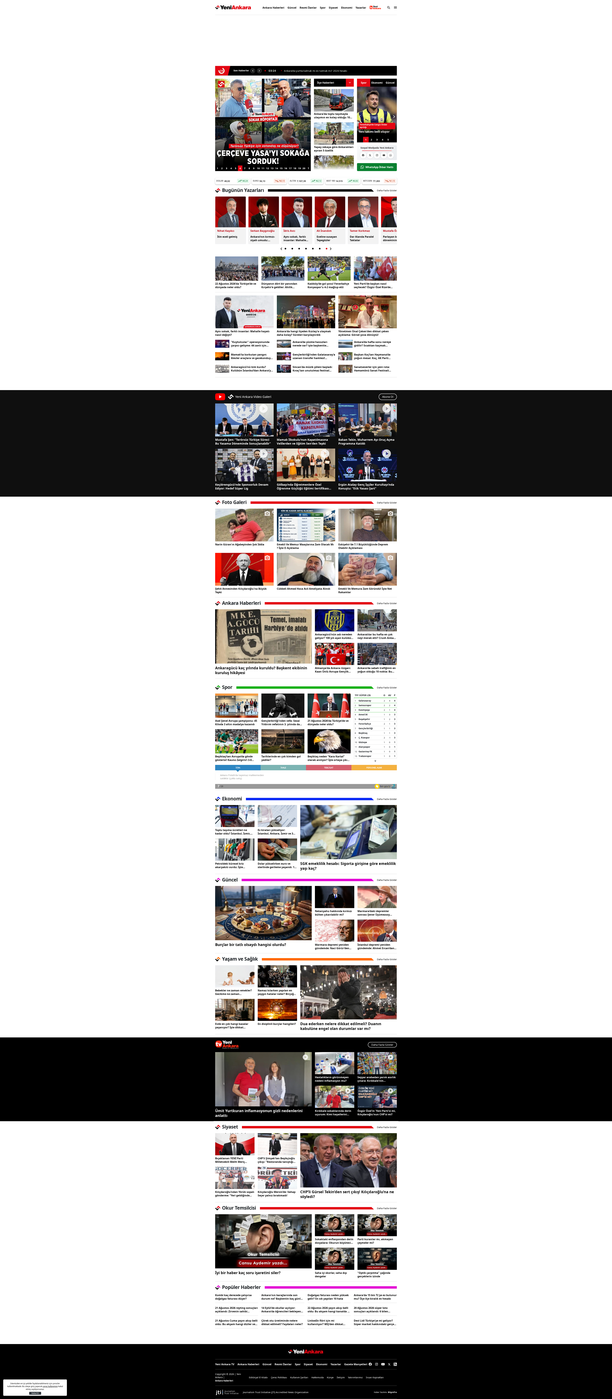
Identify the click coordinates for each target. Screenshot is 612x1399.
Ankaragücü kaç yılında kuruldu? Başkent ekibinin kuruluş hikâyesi (261, 670)
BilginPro (392, 1392)
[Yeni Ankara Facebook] (363, 155)
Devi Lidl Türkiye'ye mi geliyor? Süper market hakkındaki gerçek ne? (375, 1322)
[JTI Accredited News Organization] (227, 1392)
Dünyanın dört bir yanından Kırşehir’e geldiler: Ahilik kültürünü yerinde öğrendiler (280, 285)
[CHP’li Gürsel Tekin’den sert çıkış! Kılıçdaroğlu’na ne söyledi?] (348, 1160)
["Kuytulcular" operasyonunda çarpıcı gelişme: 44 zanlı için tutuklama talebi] (222, 344)
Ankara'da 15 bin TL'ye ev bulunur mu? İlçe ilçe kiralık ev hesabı (375, 1296)
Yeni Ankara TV (224, 1364)
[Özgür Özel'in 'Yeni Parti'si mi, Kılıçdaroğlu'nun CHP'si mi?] (377, 1097)
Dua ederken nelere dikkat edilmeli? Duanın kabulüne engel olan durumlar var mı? (340, 1026)
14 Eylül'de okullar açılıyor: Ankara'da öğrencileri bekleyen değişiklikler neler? (281, 1309)
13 (272, 168)
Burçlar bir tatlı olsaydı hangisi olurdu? (250, 944)
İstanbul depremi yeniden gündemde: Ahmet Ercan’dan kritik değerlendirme (375, 946)
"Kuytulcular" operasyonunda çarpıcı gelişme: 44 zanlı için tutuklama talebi (250, 343)
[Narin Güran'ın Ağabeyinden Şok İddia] (244, 525)
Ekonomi (346, 7)
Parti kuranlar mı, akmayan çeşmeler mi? (375, 1240)
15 (281, 168)
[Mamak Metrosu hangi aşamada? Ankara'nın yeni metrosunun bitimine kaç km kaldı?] (263, 82)
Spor (323, 7)
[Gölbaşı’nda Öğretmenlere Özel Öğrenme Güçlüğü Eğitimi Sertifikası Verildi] (306, 465)
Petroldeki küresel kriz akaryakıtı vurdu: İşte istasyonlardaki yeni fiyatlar (233, 865)
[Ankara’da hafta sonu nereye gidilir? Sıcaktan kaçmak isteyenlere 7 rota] (345, 344)
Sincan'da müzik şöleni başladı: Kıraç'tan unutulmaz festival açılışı (312, 368)
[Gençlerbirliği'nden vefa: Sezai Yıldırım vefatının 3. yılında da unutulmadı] (282, 706)
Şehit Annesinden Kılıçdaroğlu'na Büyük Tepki (241, 590)
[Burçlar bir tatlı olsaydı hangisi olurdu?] (263, 913)
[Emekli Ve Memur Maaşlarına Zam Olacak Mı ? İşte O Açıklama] (306, 525)
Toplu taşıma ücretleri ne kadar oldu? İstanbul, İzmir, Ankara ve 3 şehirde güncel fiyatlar (232, 831)
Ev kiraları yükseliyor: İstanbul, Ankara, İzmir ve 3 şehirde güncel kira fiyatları (275, 831)
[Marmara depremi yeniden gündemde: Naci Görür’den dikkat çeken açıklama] (334, 931)
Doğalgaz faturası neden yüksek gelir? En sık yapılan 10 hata (328, 1296)
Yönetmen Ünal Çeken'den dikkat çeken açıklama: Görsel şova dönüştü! (363, 333)
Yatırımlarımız (355, 1377)
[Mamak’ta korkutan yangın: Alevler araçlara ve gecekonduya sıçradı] (222, 356)
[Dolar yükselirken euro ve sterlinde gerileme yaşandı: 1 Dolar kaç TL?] (277, 849)
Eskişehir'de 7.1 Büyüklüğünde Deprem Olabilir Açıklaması (363, 546)
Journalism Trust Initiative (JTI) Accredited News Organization (276, 1392)
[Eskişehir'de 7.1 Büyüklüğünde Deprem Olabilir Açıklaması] (367, 525)
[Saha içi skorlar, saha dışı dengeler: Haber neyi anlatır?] (334, 1259)
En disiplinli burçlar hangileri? (277, 1024)
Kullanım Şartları (299, 1377)
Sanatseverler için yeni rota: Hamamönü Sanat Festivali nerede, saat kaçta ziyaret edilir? (375, 368)
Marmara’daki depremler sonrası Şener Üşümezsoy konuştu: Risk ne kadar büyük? (373, 912)
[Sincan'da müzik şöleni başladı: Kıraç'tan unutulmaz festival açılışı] (284, 369)
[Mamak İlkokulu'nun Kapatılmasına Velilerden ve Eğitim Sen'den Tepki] (306, 419)
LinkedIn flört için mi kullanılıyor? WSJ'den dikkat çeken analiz (325, 1322)
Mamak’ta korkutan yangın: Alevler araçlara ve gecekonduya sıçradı (251, 356)
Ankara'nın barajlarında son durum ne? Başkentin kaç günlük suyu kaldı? (282, 1296)
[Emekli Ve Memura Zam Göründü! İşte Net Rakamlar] (367, 569)
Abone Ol (387, 397)
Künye (330, 1377)
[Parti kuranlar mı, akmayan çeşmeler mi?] (377, 1225)
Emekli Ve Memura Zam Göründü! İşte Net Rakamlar (365, 590)
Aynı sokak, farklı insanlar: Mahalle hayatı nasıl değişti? (242, 333)
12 (267, 168)
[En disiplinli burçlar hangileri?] (277, 1010)
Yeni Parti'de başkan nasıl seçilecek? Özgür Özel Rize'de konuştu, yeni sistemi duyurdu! (374, 285)
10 (258, 168)
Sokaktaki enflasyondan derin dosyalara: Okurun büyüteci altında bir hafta (334, 1240)
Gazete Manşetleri (355, 1364)
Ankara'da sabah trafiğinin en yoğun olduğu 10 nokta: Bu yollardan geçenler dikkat (376, 669)
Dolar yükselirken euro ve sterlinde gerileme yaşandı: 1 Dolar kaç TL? (276, 865)
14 (276, 168)
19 (299, 168)
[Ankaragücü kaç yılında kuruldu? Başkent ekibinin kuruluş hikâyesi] (263, 636)
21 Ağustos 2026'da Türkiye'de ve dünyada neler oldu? (328, 722)
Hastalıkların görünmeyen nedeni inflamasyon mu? (332, 1079)
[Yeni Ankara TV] (375, 7)
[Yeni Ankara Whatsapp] (390, 155)
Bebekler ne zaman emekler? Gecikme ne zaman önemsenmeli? (233, 992)
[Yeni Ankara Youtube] (384, 155)
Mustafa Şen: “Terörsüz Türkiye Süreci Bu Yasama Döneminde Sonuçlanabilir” (243, 441)
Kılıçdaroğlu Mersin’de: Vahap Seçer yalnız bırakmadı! (276, 1193)
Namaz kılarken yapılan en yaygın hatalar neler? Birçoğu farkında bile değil (276, 992)
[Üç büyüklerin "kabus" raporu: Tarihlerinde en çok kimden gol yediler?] (282, 741)
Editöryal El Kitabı (258, 1377)
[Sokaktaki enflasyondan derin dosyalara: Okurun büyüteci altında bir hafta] (334, 1225)
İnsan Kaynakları (375, 1377)
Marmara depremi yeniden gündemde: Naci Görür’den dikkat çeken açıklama (332, 946)
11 (263, 168)
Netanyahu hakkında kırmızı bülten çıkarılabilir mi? (333, 912)
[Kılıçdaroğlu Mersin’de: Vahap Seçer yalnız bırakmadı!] (277, 1178)
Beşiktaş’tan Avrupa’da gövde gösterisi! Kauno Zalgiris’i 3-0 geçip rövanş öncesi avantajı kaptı (234, 758)
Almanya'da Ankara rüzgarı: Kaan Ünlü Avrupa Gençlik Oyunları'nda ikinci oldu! (333, 669)
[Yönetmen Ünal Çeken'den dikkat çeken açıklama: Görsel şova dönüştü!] (367, 311)
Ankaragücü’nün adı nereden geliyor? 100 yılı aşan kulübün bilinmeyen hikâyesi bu (334, 636)
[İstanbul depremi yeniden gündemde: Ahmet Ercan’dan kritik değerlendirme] (377, 931)
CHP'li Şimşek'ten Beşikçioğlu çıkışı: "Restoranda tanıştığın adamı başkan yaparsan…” (276, 1160)
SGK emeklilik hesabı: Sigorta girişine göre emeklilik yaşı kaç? (348, 866)
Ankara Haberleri (273, 7)
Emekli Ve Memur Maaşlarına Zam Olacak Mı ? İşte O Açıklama (305, 546)
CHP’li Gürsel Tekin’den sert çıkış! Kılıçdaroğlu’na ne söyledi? (347, 1194)
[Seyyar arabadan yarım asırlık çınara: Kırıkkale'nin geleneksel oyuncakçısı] (377, 1063)
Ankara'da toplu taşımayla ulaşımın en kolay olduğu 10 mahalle (332, 115)
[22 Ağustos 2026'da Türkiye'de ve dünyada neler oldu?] (236, 268)
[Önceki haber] (252, 70)
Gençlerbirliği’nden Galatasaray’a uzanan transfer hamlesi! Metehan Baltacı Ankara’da (314, 356)
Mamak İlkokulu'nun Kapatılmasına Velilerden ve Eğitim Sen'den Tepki (302, 441)
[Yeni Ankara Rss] (395, 1364)
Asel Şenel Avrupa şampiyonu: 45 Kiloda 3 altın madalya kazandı (236, 722)
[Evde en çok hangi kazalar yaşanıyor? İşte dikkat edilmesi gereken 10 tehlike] (235, 1010)
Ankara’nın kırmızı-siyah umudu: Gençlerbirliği (311, 70)
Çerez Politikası (279, 1377)
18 (294, 168)
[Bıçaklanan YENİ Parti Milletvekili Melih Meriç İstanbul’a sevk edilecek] (235, 1144)
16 (285, 168)
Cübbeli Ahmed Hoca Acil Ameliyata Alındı (303, 588)
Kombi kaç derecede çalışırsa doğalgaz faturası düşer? (233, 1296)
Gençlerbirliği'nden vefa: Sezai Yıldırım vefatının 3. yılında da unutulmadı (280, 722)
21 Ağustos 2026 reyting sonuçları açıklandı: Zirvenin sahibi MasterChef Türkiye (236, 1309)
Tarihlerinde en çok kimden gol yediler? (281, 758)
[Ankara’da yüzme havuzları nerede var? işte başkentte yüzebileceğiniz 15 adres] (284, 344)
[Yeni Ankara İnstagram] (377, 155)
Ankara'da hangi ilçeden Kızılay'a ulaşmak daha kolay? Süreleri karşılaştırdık (304, 333)
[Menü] (394, 7)
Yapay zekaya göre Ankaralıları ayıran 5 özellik (333, 148)
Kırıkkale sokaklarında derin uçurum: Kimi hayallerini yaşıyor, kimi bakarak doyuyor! (333, 1112)
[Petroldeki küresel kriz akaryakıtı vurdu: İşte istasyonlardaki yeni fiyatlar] (235, 849)
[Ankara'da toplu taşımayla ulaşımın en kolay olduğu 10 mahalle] (334, 100)
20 (303, 168)
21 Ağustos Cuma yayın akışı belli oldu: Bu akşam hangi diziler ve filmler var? (236, 1322)
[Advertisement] (200, 66)
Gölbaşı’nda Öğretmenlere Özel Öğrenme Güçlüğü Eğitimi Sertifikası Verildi (303, 486)
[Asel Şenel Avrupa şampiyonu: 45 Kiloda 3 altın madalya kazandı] (236, 706)
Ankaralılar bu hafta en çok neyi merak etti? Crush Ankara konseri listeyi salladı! (376, 636)
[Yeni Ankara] (233, 7)
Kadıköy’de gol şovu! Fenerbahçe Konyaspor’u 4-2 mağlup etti (328, 285)
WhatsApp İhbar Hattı (379, 167)
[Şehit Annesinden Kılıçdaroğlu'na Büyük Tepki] (244, 569)
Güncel (292, 7)
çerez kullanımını (50, 1386)
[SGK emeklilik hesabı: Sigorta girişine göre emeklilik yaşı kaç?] (348, 832)
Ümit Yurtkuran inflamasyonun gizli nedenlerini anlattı (259, 1113)
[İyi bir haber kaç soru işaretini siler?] (263, 1241)
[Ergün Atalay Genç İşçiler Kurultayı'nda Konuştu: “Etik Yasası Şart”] (367, 465)
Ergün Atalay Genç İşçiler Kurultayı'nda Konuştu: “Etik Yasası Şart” (366, 486)
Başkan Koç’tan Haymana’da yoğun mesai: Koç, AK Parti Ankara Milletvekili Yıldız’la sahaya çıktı (372, 356)
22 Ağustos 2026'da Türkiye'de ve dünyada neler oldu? (235, 285)
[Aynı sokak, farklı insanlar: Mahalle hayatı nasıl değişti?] (244, 311)
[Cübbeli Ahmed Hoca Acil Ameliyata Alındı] (306, 569)
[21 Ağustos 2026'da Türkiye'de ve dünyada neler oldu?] (329, 706)
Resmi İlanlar (308, 7)
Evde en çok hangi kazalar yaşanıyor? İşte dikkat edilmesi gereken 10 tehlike (232, 1025)
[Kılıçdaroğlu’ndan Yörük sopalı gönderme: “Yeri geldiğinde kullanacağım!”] (235, 1178)
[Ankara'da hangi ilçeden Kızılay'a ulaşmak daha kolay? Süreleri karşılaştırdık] (306, 311)
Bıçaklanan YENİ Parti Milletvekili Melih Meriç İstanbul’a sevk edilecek (230, 1160)
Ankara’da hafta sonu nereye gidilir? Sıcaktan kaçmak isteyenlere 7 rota (372, 343)
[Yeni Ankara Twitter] (370, 155)
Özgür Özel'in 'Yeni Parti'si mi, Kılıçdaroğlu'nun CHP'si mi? (376, 1112)
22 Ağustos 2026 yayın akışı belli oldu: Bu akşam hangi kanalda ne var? (329, 1309)
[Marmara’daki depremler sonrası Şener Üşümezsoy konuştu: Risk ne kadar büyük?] (377, 897)
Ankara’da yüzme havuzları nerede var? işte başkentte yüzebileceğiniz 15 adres (310, 343)
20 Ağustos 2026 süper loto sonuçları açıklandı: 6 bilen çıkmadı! (371, 1309)
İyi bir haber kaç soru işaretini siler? (247, 1272)
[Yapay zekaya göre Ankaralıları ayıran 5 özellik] (334, 133)
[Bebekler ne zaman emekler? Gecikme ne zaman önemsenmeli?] (235, 976)
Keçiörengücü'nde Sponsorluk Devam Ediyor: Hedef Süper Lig (241, 486)
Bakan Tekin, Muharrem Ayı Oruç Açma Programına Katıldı (366, 441)
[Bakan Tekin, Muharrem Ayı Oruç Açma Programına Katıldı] (367, 419)
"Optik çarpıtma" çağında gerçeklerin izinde (373, 1274)
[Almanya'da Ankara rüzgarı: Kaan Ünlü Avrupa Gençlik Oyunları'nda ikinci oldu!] (334, 654)
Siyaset (333, 7)
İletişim (341, 1377)
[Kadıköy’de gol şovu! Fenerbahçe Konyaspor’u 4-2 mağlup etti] (329, 268)
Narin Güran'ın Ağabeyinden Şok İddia (239, 544)
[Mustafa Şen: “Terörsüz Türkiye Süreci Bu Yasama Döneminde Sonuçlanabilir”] (244, 419)
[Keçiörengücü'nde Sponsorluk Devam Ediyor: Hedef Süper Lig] (244, 465)
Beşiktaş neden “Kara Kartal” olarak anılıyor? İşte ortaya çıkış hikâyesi (328, 758)
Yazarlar (361, 7)
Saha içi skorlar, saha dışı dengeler (331, 1274)
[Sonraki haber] (259, 70)
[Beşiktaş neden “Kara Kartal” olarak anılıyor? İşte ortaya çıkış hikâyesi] (329, 741)
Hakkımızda (317, 1377)
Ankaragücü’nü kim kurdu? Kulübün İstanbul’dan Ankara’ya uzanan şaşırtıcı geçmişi (251, 368)
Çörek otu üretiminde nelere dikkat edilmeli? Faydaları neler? (282, 1322)
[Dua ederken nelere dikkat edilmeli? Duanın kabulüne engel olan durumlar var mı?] (348, 992)
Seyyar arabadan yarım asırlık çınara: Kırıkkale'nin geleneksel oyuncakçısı (376, 1079)
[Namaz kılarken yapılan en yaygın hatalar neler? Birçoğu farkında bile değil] (277, 976)
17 (290, 168)
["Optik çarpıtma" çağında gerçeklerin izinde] (377, 1259)
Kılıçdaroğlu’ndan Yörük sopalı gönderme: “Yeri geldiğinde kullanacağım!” (234, 1193)
